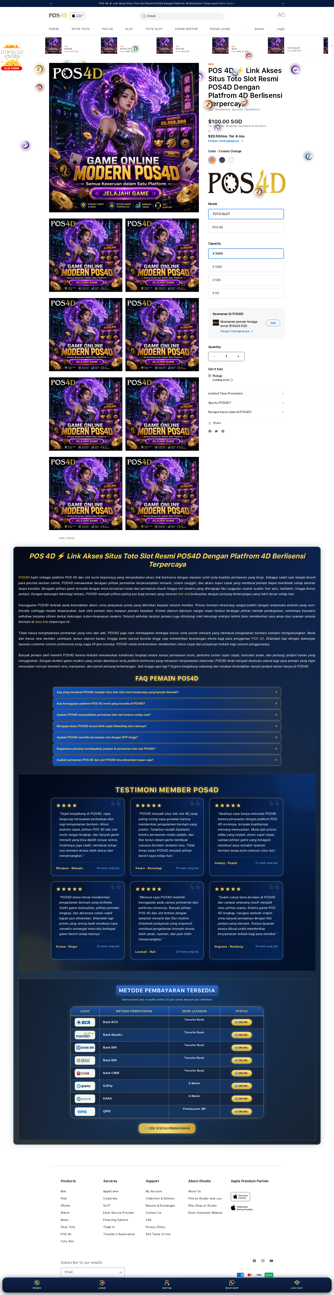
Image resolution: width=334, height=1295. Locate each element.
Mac (63, 1191)
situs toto (42, 621)
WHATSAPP (232, 1288)
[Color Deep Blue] (222, 160)
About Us (194, 1191)
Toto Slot (67, 1241)
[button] (54, 29)
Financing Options (115, 1219)
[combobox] (181, 16)
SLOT (129, 28)
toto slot (184, 594)
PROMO (37, 1288)
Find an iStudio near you (205, 1198)
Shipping (231, 126)
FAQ (149, 1219)
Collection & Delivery (160, 1198)
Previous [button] (51, 3)
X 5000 (217, 253)
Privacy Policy (155, 1227)
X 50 (215, 293)
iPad (63, 1198)
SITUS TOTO (81, 28)
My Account (154, 1191)
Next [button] (283, 3)
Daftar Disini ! (226, 3)
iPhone (65, 1205)
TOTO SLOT (154, 28)
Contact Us (154, 1212)
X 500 (216, 280)
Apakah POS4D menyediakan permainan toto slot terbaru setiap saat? (104, 714)
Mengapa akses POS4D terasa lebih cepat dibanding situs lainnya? (102, 726)
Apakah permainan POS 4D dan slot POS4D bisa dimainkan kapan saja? (105, 759)
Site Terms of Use (158, 1234)
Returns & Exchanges (160, 1205)
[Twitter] (217, 431)
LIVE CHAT (297, 1288)
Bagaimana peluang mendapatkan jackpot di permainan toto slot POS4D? (106, 748)
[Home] (58, 15)
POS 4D (107, 28)
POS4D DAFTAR (186, 28)
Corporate (110, 1198)
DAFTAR (167, 1288)
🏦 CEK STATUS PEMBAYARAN (167, 1128)
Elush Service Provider (118, 1212)
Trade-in (109, 1227)
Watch (65, 1212)
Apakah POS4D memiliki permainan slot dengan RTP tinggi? (97, 737)
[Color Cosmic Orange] (212, 160)
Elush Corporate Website (205, 1212)
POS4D (54, 28)
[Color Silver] (231, 160)
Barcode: (237, 109)
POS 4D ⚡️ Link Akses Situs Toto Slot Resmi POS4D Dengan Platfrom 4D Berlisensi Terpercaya (167, 3)
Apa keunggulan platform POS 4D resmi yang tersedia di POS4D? (101, 703)
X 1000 (217, 267)
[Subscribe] (120, 1272)
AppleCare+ (111, 1191)
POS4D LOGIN (220, 28)
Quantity (214, 347)
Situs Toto (68, 1227)
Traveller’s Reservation (119, 1234)
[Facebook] (211, 431)
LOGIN (102, 1288)
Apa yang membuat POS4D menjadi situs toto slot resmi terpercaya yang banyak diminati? (118, 692)
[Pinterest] (224, 431)
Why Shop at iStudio (202, 1205)
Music (65, 1219)
